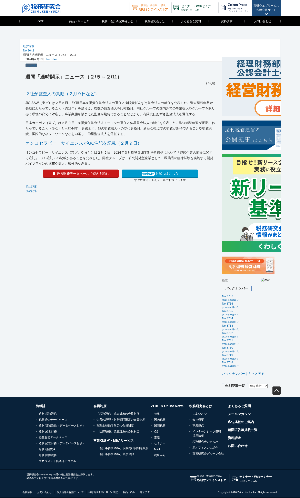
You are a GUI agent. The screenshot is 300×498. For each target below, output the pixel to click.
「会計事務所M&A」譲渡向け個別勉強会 (122, 448)
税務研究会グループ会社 (208, 453)
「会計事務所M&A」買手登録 (115, 454)
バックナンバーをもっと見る (243, 373)
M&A (157, 449)
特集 (157, 413)
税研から (160, 455)
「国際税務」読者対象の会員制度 (118, 431)
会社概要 (198, 419)
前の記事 (31, 186)
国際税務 (160, 425)
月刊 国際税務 (48, 455)
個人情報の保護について (70, 492)
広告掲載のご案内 (241, 422)
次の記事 (31, 191)
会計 (157, 431)
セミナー (160, 443)
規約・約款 (129, 492)
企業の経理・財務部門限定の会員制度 (121, 419)
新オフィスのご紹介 (205, 447)
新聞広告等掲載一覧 (242, 430)
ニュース (31, 65)
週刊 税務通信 (48, 413)
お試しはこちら (160, 173)
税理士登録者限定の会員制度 (115, 425)
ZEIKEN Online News (167, 406)
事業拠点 (198, 425)
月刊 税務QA (47, 449)
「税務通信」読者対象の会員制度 (118, 413)
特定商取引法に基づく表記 (103, 492)
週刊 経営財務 (48, 431)
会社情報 (27, 492)
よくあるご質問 (191, 21)
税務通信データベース (53, 419)
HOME (40, 21)
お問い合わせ (262, 21)
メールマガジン (239, 414)
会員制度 (100, 406)
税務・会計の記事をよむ (117, 21)
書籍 (157, 437)
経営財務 (28, 46)
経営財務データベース (53, 437)
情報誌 (41, 406)
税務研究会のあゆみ (205, 441)
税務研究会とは (155, 21)
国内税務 (160, 419)
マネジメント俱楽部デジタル (57, 461)
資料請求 (226, 21)
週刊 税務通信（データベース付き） (62, 425)
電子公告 (145, 492)
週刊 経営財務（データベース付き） (62, 443)
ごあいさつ (199, 413)
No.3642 (28, 50)
